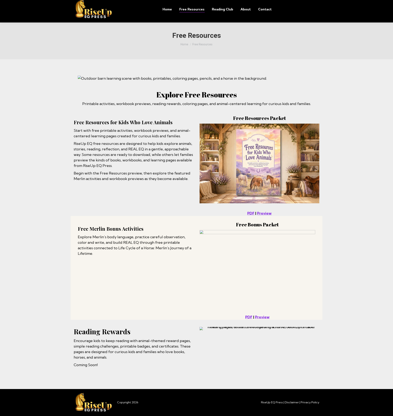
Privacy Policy (310, 402)
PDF (250, 213)
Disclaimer (292, 402)
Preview (264, 213)
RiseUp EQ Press (272, 402)
